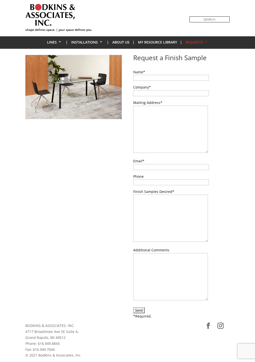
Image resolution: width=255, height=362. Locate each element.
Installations (84, 42)
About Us (120, 42)
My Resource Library (157, 42)
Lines (52, 42)
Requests (194, 42)
